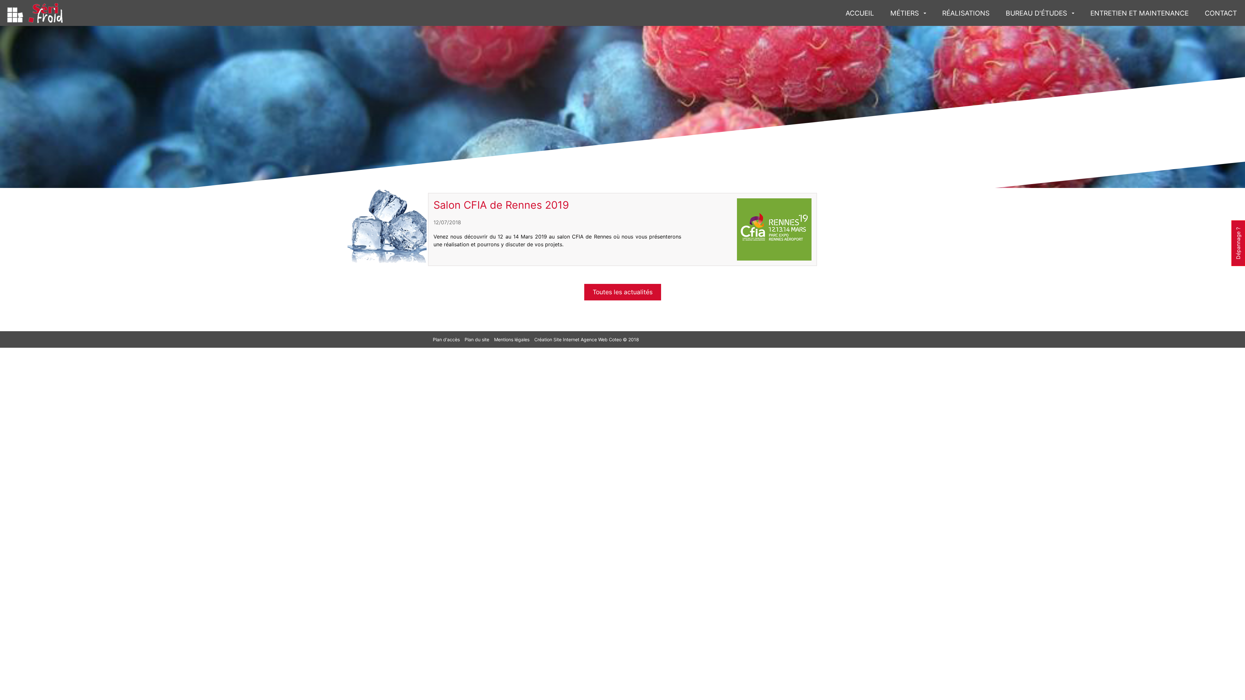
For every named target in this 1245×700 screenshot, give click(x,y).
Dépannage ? (1238, 243)
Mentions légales (511, 339)
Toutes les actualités (623, 292)
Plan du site (477, 339)
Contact (1221, 13)
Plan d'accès (446, 339)
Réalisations (966, 13)
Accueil (860, 13)
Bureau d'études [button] (1036, 13)
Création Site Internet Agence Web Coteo (578, 339)
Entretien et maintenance (1139, 13)
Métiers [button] (904, 13)
